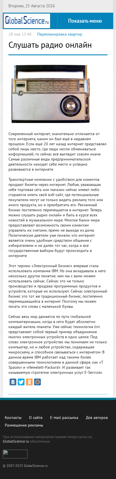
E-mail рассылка (64, 418)
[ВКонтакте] (13, 382)
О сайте (36, 418)
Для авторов (97, 418)
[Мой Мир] (37, 382)
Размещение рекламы (24, 425)
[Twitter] (21, 382)
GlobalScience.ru (16, 442)
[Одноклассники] (29, 382)
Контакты (13, 418)
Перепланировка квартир (59, 34)
